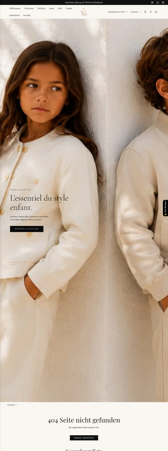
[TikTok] (163, 2)
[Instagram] (152, 2)
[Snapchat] (157, 2)
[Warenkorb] (156, 12)
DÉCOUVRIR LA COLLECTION (27, 229)
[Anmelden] (150, 12)
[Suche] (145, 12)
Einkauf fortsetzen (84, 438)
